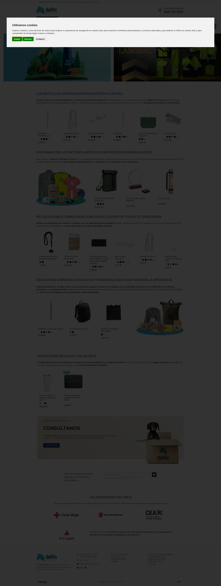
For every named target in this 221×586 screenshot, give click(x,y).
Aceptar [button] (17, 39)
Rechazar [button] (28, 39)
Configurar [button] (40, 39)
